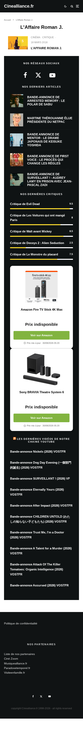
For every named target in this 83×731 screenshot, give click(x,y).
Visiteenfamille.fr (14, 672)
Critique (48, 37)
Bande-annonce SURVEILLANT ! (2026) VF (40, 478)
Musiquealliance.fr (15, 663)
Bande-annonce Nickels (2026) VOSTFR (38, 451)
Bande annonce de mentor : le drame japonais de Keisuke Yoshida (44, 140)
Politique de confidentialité (20, 623)
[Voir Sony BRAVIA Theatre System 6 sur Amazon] (41, 369)
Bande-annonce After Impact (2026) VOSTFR (41, 505)
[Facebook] (33, 696)
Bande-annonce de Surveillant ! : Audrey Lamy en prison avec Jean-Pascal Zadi (49, 179)
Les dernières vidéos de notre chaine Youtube (43, 440)
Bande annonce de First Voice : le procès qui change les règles (48, 159)
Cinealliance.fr (19, 6)
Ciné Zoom (11, 658)
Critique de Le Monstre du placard (34, 254)
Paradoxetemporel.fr (17, 668)
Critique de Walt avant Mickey (31, 231)
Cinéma (35, 37)
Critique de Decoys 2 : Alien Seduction (37, 243)
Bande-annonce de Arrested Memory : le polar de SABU (46, 100)
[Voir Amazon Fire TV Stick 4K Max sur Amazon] (41, 287)
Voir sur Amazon (41, 335)
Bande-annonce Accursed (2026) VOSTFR (39, 585)
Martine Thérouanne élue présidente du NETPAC (49, 119)
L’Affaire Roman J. (46, 48)
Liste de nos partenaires (19, 654)
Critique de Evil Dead (25, 204)
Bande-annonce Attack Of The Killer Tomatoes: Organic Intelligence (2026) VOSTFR (36, 569)
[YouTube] (49, 696)
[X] (41, 696)
